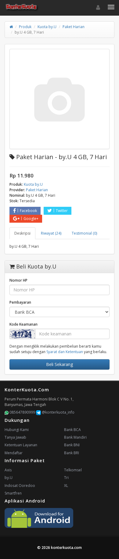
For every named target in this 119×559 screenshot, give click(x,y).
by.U (9, 477)
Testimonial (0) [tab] (84, 233)
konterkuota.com (66, 547)
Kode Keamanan (23, 324)
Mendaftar (14, 452)
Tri (66, 477)
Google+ (30, 218)
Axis (8, 470)
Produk (25, 26)
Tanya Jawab (15, 437)
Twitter (62, 210)
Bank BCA (72, 429)
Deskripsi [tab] (22, 233)
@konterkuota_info (57, 412)
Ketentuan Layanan (21, 445)
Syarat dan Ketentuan (64, 351)
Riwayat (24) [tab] (51, 233)
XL (66, 485)
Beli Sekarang (59, 364)
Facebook (28, 210)
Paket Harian (74, 26)
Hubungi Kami (17, 429)
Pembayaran (20, 302)
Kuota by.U (47, 26)
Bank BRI (71, 452)
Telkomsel (73, 470)
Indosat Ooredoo (20, 485)
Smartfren (13, 493)
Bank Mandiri (75, 437)
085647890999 (22, 412)
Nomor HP (18, 280)
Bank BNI (72, 445)
